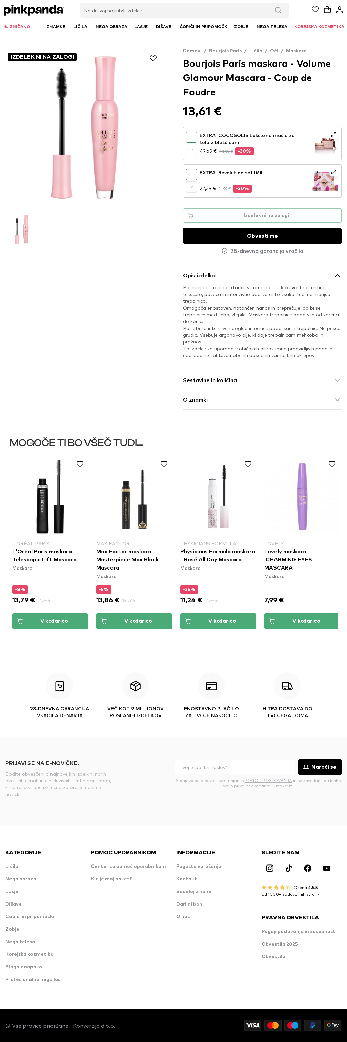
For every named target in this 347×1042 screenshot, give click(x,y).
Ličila (255, 51)
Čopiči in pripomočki (29, 916)
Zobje (12, 929)
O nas (183, 916)
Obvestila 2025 (280, 944)
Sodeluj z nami (193, 891)
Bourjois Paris (225, 51)
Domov (194, 51)
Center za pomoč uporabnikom (128, 866)
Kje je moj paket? (111, 879)
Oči (274, 51)
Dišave (13, 904)
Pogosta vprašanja (198, 866)
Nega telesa (20, 941)
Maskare (296, 51)
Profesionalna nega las (32, 979)
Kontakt (186, 879)
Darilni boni (190, 904)
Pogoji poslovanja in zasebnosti (299, 931)
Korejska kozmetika (29, 954)
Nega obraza (20, 879)
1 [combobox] (188, 149)
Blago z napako (23, 967)
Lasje (11, 891)
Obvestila (273, 956)
